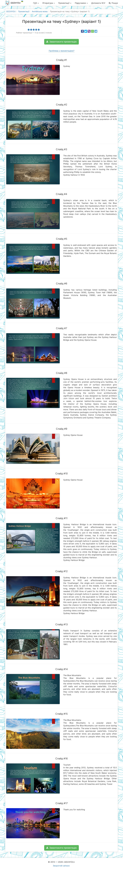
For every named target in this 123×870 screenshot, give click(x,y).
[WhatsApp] (92, 31)
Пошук (115, 3)
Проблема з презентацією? (61, 51)
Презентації (64, 3)
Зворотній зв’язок (61, 865)
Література (47, 3)
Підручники (80, 3)
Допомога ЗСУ (98, 3)
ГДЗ (35, 3)
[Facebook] (82, 31)
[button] (61, 41)
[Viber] (89, 31)
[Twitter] (85, 31)
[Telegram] (95, 31)
